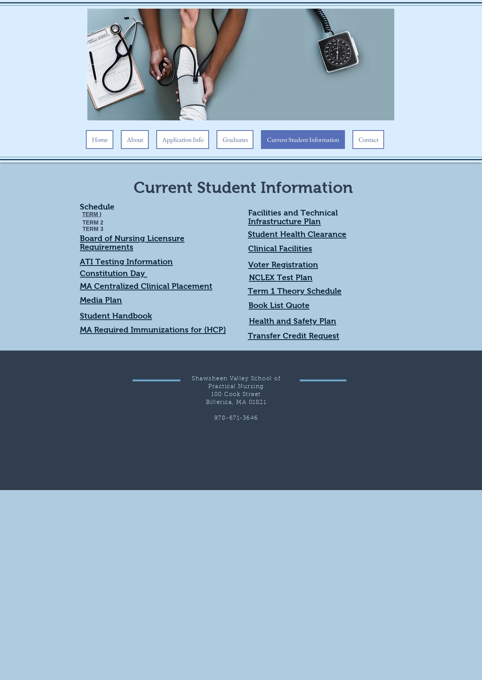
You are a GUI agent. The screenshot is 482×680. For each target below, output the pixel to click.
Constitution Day (113, 273)
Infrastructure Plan (284, 221)
